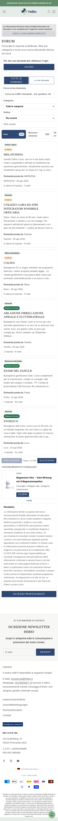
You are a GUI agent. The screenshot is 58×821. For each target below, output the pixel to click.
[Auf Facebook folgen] (4, 761)
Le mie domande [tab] (41, 80)
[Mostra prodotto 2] (29, 500)
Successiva (46, 460)
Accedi (29, 67)
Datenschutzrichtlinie (14, 699)
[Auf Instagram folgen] (11, 761)
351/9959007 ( (23, 682)
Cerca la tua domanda (14, 88)
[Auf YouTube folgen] (18, 761)
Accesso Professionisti (29, 594)
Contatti (7, 715)
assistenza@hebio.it (22, 679)
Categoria (8, 100)
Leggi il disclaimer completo (29, 33)
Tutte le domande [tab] (16, 80)
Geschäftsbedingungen (15, 704)
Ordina (6, 112)
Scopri (22, 494)
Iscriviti (45, 652)
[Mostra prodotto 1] (27, 500)
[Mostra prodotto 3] (30, 500)
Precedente (12, 460)
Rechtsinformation (12, 710)
